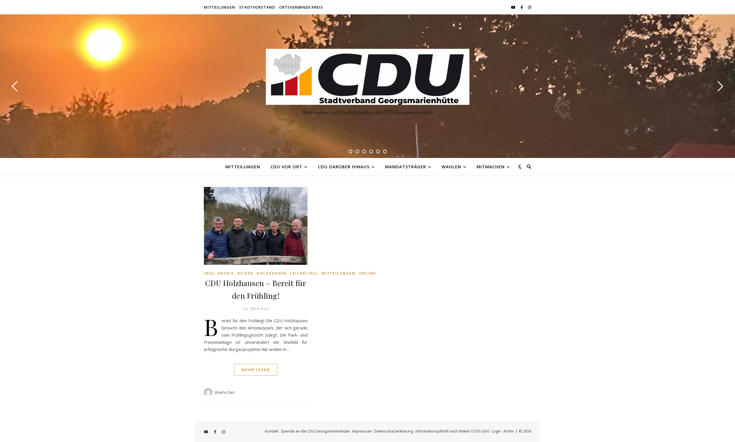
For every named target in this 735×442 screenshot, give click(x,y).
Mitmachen (491, 166)
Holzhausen (272, 273)
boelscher (225, 392)
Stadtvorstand (257, 7)
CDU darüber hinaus (344, 166)
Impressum (362, 431)
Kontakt (271, 431)
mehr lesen (255, 369)
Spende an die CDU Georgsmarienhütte (315, 431)
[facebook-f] (522, 7)
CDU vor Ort (286, 166)
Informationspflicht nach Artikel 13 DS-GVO (452, 431)
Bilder (245, 273)
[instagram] (529, 7)
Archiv (226, 273)
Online (367, 273)
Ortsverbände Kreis (301, 7)
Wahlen (451, 166)
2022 (209, 273)
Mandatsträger (405, 166)
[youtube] (513, 7)
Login (496, 431)
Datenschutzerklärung (393, 431)
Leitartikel (304, 273)
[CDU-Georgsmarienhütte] (367, 77)
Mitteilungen (219, 7)
